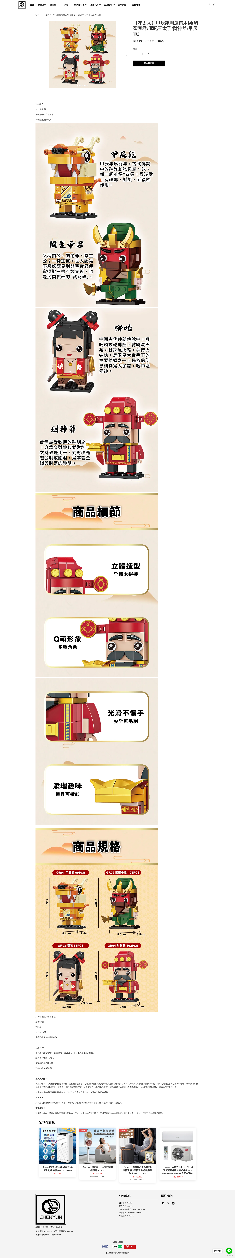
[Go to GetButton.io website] (229, 1255)
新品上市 (42, 5)
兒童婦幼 (108, 5)
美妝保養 (122, 5)
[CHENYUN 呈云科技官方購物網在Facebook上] (163, 1204)
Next (126, 55)
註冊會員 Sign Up (125, 1203)
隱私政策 (117, 1253)
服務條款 (109, 1253)
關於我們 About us (126, 1206)
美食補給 (136, 5)
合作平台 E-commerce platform (130, 1213)
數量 (135, 49)
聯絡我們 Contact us (126, 1216)
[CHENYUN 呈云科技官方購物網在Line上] (173, 1204)
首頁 (32, 5)
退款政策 (125, 1253)
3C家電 (65, 5)
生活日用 (94, 5)
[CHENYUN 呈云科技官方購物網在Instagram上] (168, 1204)
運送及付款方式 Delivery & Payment (132, 1209)
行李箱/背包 (79, 5)
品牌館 (53, 5)
